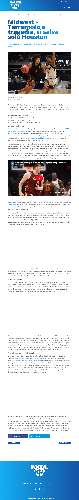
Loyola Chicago (34, 44)
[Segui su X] (69, 1)
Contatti (27, 483)
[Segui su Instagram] (65, 1)
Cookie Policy (51, 483)
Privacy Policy (38, 483)
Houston (25, 44)
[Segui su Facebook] (61, 1)
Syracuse (11, 46)
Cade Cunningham (14, 44)
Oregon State (45, 44)
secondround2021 (58, 44)
